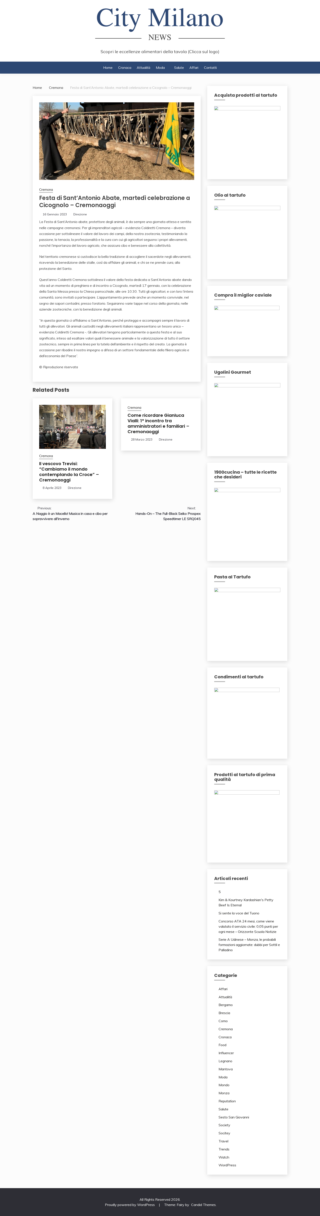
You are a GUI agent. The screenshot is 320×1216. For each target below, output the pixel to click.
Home (108, 67)
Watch (224, 1157)
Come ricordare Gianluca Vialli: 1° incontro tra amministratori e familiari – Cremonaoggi (158, 423)
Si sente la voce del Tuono (239, 913)
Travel (223, 1141)
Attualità (143, 67)
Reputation (227, 1101)
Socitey (224, 1133)
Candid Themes (203, 1204)
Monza (224, 1093)
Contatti (210, 67)
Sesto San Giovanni (234, 1117)
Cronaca (124, 67)
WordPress (227, 1165)
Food (222, 1045)
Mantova (226, 1069)
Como (223, 1021)
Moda (160, 67)
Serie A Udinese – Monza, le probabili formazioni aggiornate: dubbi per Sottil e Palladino (249, 944)
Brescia (224, 1013)
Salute (179, 67)
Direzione (80, 214)
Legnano (225, 1061)
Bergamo (226, 1005)
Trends (224, 1149)
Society (224, 1125)
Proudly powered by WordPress (130, 1204)
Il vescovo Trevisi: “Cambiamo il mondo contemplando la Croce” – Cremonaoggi (69, 472)
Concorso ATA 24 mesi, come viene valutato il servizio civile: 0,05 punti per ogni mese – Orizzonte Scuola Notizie (248, 926)
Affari (193, 67)
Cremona (46, 189)
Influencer (226, 1053)
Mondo (224, 1085)
